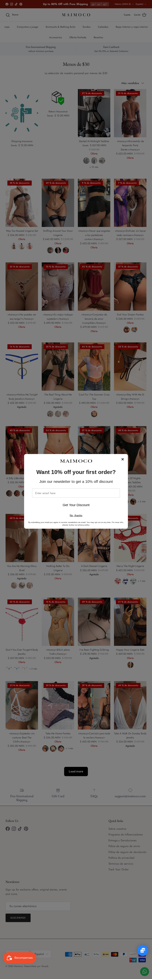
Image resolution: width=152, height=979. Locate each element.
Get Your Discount (76, 505)
